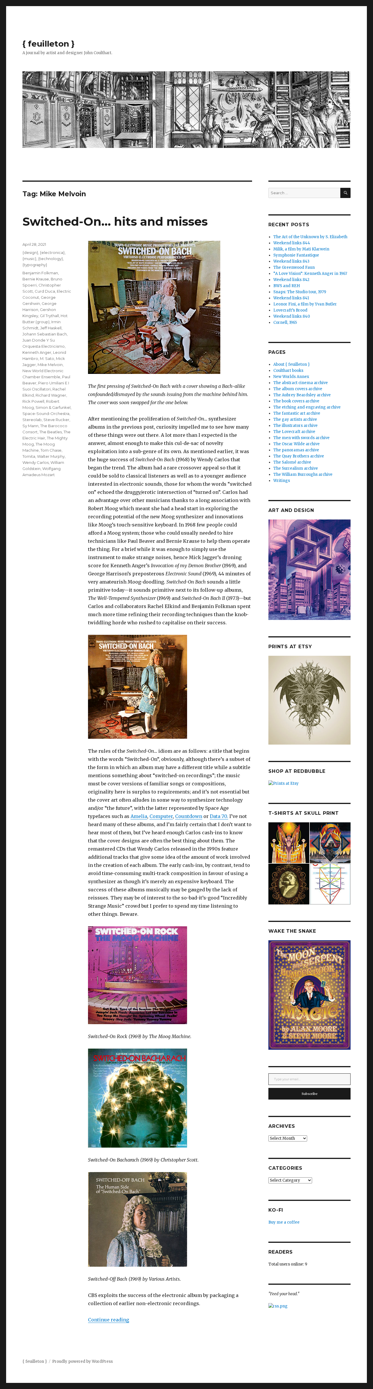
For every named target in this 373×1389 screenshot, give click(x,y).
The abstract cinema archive (300, 382)
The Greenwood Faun (294, 267)
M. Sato (47, 358)
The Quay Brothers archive (298, 456)
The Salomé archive (292, 462)
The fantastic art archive (296, 413)
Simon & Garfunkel (53, 407)
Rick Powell (33, 401)
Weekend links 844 (291, 243)
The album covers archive (297, 388)
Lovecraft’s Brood (290, 310)
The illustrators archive (295, 425)
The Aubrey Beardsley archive (302, 395)
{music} (29, 258)
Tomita (28, 456)
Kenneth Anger (36, 352)
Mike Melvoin (50, 364)
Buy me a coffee (284, 1222)
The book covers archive (296, 401)
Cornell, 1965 (285, 322)
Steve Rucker (56, 419)
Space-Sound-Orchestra (45, 413)
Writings (281, 480)
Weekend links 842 (291, 279)
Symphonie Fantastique (296, 255)
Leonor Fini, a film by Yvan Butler (305, 304)
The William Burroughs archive (302, 474)
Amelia (139, 816)
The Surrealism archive (295, 468)
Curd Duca (45, 291)
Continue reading (108, 1320)
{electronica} (52, 252)
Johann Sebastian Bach (44, 334)
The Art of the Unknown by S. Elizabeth (310, 236)
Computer (161, 816)
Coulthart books (288, 370)
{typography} (34, 264)
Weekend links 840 (291, 316)
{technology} (50, 258)
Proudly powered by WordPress (82, 1361)
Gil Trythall (49, 315)
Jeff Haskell (50, 328)
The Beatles (50, 432)
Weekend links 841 (291, 298)
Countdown (188, 816)
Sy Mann (30, 425)
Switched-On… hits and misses (115, 221)
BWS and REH (286, 285)
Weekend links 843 (291, 261)
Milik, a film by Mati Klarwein (301, 249)
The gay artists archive (295, 419)
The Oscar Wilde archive (296, 443)
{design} (30, 252)
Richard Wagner (51, 395)
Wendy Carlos (35, 462)
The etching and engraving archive (307, 407)
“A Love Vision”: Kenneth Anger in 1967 (310, 273)
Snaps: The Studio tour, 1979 (299, 291)
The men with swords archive (301, 437)
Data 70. (219, 816)
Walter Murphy (51, 456)
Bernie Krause (35, 279)
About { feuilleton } (291, 364)
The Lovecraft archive (294, 431)
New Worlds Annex (291, 376)
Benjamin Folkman (40, 273)
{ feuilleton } (48, 44)
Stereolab (32, 419)
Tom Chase (51, 450)
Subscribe (310, 1094)
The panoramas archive (296, 450)
